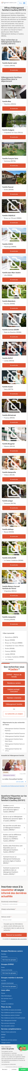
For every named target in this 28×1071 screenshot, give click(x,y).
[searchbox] (14, 904)
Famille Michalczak (9, 415)
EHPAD (3, 1034)
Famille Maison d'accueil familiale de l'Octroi (11, 587)
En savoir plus (14, 70)
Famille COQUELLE (8, 215)
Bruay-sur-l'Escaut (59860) (13, 643)
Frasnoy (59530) (10, 651)
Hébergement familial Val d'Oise (13, 750)
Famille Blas (6, 101)
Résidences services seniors (9, 1040)
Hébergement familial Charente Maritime (15, 730)
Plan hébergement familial (8, 1020)
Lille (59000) (9, 660)
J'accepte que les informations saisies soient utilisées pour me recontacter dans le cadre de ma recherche (14, 927)
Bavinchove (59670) (11, 637)
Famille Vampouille (9, 472)
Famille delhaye (7, 529)
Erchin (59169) (9, 648)
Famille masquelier (9, 617)
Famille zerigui (7, 501)
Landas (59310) (10, 654)
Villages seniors (5, 1042)
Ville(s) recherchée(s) (8, 909)
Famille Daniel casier (9, 63)
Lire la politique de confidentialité (8, 1064)
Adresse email (5, 917)
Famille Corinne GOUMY (10, 329)
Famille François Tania (10, 158)
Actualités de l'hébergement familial (12, 786)
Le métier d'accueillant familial (12, 779)
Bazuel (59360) (10, 640)
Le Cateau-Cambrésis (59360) (14, 657)
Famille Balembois (8, 301)
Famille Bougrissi (8, 443)
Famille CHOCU (7, 244)
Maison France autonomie (8, 1032)
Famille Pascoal (7, 187)
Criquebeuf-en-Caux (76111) (14, 646)
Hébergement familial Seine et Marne (14, 745)
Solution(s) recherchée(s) (9, 902)
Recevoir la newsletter (14, 935)
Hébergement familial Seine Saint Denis (14, 740)
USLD (3, 1037)
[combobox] (14, 904)
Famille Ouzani (7, 386)
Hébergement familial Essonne (15, 733)
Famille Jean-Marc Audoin (11, 272)
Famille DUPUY (7, 358)
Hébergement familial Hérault (14, 736)
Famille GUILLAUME (9, 558)
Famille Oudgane (8, 130)
